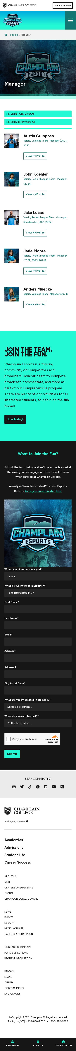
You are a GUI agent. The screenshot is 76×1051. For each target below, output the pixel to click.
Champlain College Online (21, 898)
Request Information (18, 958)
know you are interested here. (43, 491)
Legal (8, 977)
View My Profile (35, 156)
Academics (13, 840)
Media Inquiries (13, 928)
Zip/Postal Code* (14, 683)
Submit (12, 754)
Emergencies (12, 993)
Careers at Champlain (18, 934)
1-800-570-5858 (58, 1021)
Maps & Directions (16, 952)
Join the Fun (63, 5)
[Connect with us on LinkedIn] (45, 787)
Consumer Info (14, 988)
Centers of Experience (18, 887)
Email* (8, 634)
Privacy (9, 971)
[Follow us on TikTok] (30, 787)
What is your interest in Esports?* (24, 585)
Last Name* (11, 618)
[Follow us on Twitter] (22, 787)
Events (8, 917)
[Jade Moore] (11, 255)
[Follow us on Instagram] (14, 787)
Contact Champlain (17, 947)
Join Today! (15, 419)
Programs (12, 1045)
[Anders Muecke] (11, 294)
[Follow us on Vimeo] (62, 787)
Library (9, 923)
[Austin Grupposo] (11, 140)
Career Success (17, 862)
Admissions (13, 847)
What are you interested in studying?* (27, 699)
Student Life (14, 855)
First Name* (11, 602)
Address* (9, 651)
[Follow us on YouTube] (54, 787)
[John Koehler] (11, 179)
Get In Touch (63, 1045)
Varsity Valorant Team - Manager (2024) (45, 294)
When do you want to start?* (21, 716)
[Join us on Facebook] (38, 787)
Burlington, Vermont (14, 821)
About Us (10, 876)
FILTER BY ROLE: (20, 113)
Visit (7, 882)
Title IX (8, 982)
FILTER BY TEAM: (20, 122)
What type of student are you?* (23, 569)
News (7, 911)
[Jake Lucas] (11, 217)
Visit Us (38, 1045)
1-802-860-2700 (35, 1021)
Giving (8, 893)
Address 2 (10, 667)
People (14, 34)
